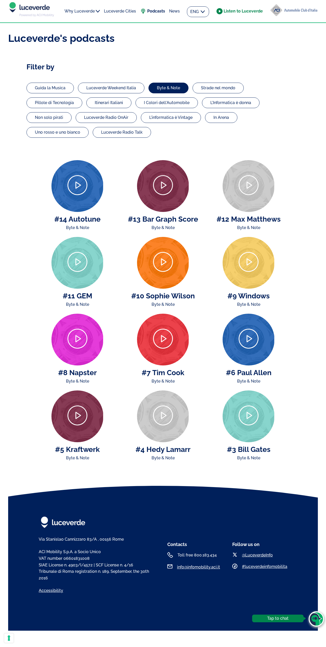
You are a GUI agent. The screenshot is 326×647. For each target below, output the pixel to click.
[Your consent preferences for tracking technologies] (9, 638)
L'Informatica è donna (230, 102)
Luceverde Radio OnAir (106, 117)
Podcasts (156, 11)
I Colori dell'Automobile (166, 102)
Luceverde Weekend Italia (111, 87)
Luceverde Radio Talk (122, 132)
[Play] (77, 186)
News (174, 11)
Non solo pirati (49, 117)
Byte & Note (168, 87)
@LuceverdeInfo (257, 555)
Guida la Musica (50, 87)
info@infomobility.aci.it (198, 567)
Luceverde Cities (120, 11)
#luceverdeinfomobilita (264, 566)
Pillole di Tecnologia (54, 102)
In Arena (221, 117)
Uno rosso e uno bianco (57, 132)
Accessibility (51, 590)
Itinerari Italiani (109, 102)
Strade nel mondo (218, 87)
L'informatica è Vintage (171, 117)
